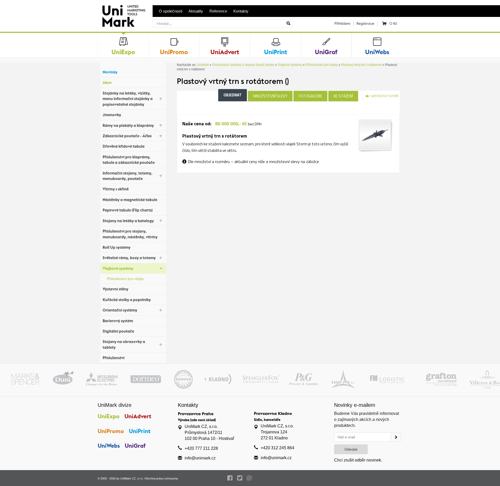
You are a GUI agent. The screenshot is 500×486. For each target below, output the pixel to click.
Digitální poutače (118, 331)
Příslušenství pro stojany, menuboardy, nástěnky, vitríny (130, 234)
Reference (218, 11)
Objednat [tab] (232, 95)
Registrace (365, 23)
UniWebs (109, 445)
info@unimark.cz (200, 458)
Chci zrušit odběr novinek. (358, 460)
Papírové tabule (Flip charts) (128, 210)
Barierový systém (118, 320)
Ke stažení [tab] (343, 96)
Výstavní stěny (115, 288)
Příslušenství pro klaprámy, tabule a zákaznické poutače (129, 159)
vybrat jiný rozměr (384, 95)
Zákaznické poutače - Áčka (127, 135)
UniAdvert (137, 416)
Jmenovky (112, 114)
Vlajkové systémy (118, 268)
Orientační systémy (120, 310)
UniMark (203, 65)
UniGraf (135, 445)
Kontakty (240, 11)
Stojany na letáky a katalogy (128, 220)
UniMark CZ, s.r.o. (131, 478)
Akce (107, 82)
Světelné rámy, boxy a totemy (129, 257)
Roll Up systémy (116, 247)
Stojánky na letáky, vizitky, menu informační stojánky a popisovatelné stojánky (128, 99)
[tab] (376, 136)
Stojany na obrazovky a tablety (124, 344)
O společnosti (170, 11)
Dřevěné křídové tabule (124, 146)
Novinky (110, 72)
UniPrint (140, 431)
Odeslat (351, 449)
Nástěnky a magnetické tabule (130, 199)
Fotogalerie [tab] (310, 96)
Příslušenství (113, 357)
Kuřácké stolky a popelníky (127, 299)
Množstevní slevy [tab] (270, 96)
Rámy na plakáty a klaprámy (128, 125)
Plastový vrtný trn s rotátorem (361, 65)
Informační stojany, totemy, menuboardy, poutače (127, 176)
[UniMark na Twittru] (239, 478)
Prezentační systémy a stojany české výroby (243, 65)
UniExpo (109, 416)
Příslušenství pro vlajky (125, 279)
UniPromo (111, 431)
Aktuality (196, 11)
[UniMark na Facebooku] (230, 478)
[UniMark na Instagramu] (249, 478)
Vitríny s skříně (116, 188)
